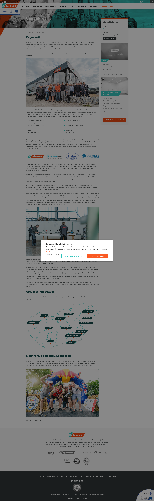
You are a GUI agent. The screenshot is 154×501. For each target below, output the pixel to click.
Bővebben (49, 251)
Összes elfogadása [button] (97, 256)
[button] (74, 256)
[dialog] (77, 250)
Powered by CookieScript (53, 254)
